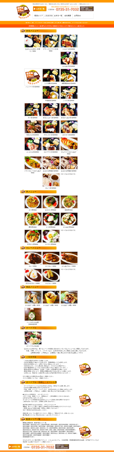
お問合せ (77, 15)
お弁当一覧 (58, 15)
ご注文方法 (48, 15)
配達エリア (39, 15)
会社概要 (67, 15)
